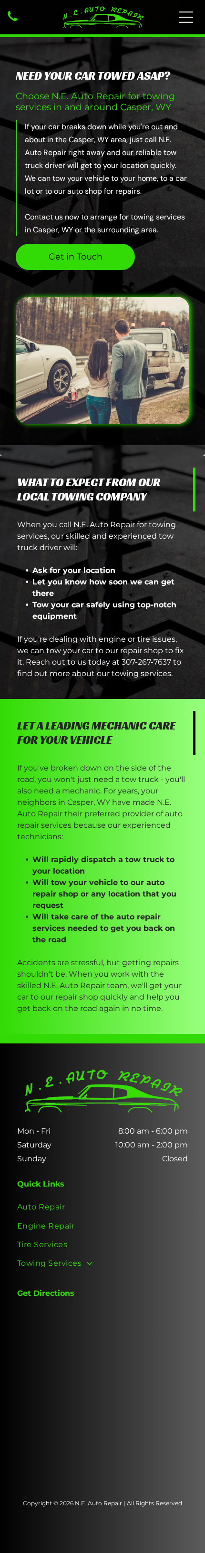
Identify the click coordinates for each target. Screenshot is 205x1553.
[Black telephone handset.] (12, 21)
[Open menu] (186, 17)
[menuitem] (102, 1207)
